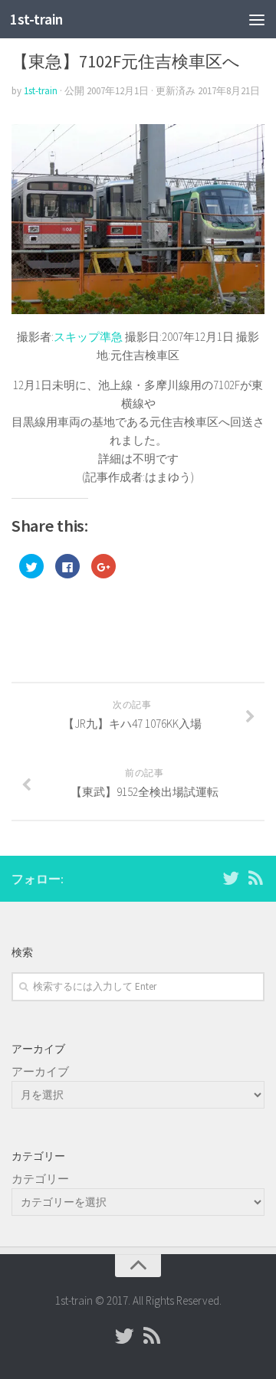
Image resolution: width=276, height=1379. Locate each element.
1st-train (36, 19)
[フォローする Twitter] (231, 878)
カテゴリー (40, 1178)
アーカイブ (40, 1071)
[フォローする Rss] (255, 878)
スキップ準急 (88, 336)
